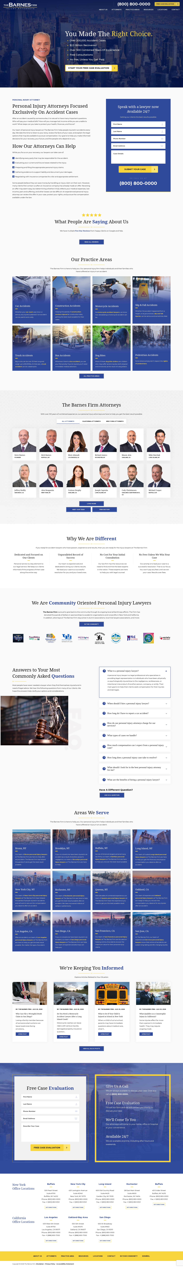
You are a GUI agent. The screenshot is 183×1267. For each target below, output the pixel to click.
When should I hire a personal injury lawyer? (128, 703)
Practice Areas (133, 10)
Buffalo (51, 1184)
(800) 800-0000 (133, 4)
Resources (148, 10)
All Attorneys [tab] (68, 421)
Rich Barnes (46, 455)
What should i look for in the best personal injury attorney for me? (134, 768)
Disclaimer (40, 1264)
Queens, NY (101, 889)
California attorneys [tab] (91, 421)
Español (146, 1256)
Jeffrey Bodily (20, 490)
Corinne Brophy (74, 490)
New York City (78, 1184)
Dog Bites (100, 355)
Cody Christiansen (129, 490)
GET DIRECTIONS (51, 1207)
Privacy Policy (50, 1264)
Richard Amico (101, 455)
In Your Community (129, 1256)
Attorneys (117, 10)
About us (103, 10)
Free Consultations (81, 54)
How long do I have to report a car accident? (127, 713)
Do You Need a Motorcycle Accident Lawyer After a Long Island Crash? (69, 1016)
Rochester (132, 1184)
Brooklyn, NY (62, 848)
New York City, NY (25, 889)
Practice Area (67, 1256)
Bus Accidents (62, 355)
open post (22, 1034)
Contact (176, 10)
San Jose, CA (142, 931)
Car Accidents (22, 305)
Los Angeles (51, 1217)
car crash (29, 312)
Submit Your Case (135, 169)
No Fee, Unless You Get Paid (87, 59)
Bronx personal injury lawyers (35, 854)
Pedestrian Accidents (146, 355)
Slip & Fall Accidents (146, 305)
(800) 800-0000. (120, 1094)
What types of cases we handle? (122, 735)
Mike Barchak (154, 455)
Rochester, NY (62, 889)
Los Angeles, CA (23, 931)
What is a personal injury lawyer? (123, 671)
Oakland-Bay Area (78, 1217)
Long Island (105, 1184)
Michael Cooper (155, 490)
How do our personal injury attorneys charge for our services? (131, 724)
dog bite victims (112, 361)
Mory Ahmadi (73, 455)
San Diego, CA (62, 931)
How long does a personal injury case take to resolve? (132, 757)
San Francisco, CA (105, 930)
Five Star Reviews (82, 231)
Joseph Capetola (101, 490)
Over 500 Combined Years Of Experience (94, 50)
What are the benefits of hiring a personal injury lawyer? (133, 779)
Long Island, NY (143, 848)
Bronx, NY (20, 848)
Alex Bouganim (47, 490)
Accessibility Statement (65, 1264)
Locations (162, 10)
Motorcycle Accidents (107, 306)
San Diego (105, 1217)
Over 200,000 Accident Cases (88, 40)
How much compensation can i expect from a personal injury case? (135, 746)
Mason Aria (126, 455)
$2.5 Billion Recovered (83, 45)
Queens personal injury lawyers (113, 898)
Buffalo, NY (101, 848)
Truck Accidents (24, 355)
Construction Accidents (67, 305)
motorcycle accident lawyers (108, 312)
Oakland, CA (142, 889)
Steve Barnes (19, 455)
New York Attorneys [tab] (115, 421)
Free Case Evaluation (165, 4)
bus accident (75, 361)
